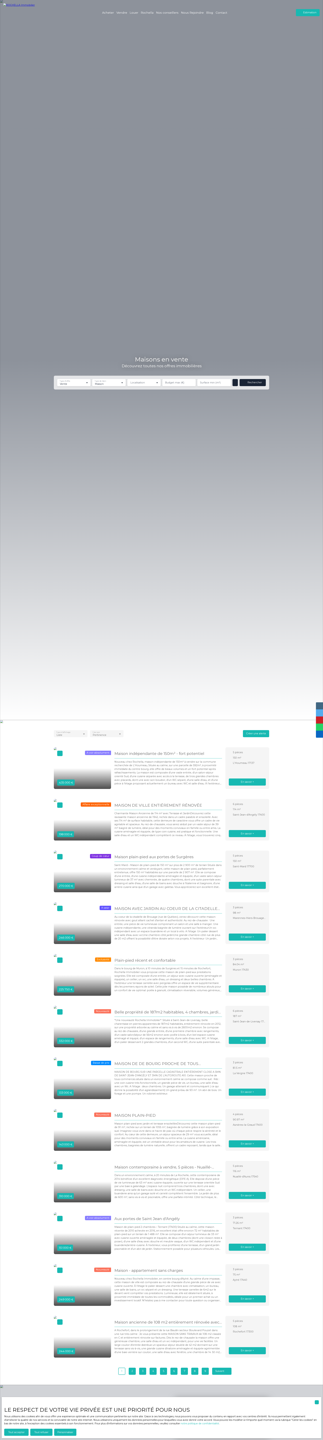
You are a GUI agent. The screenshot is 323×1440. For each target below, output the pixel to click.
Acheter (108, 12)
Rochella (147, 12)
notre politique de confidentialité (200, 1423)
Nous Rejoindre (192, 12)
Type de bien (100, 381)
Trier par (96, 732)
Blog (209, 12)
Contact (221, 12)
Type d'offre (65, 381)
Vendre (121, 12)
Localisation (137, 382)
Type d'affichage (63, 732)
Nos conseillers (167, 12)
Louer (134, 12)
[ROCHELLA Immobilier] (21, 12)
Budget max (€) (174, 382)
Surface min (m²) (210, 382)
